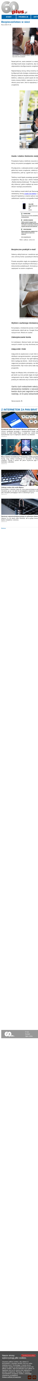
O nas (27, 1032)
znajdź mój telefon (30, 193)
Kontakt (27, 1034)
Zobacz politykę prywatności (11, 1377)
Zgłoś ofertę (29, 1036)
